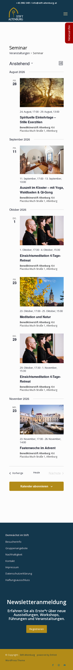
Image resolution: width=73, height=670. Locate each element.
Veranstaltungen (19, 53)
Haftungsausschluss (17, 580)
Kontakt (10, 561)
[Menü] (65, 14)
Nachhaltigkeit (13, 554)
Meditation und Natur (35, 316)
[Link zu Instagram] (59, 665)
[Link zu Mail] (65, 665)
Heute (36, 472)
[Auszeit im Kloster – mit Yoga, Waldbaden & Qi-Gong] (42, 160)
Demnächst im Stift (17, 535)
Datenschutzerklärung (18, 573)
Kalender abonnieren (34, 486)
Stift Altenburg (27, 654)
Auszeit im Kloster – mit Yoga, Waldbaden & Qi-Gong (42, 189)
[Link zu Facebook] (53, 665)
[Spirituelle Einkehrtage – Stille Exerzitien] (42, 92)
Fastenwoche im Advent (37, 448)
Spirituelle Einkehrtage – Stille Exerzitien (38, 119)
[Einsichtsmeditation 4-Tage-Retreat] (42, 230)
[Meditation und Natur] (42, 292)
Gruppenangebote (16, 548)
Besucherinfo (13, 541)
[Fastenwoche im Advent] (42, 419)
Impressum (12, 567)
